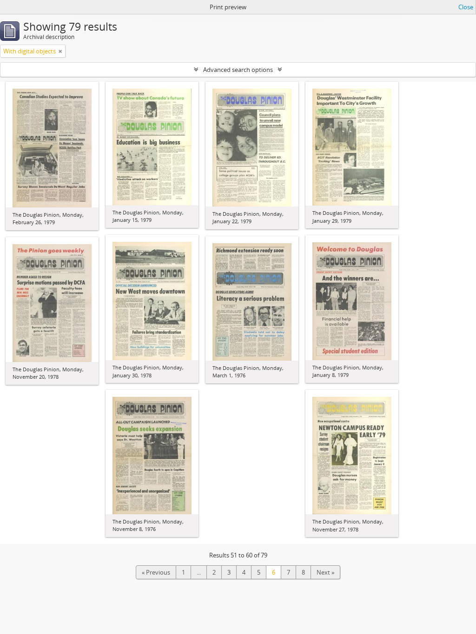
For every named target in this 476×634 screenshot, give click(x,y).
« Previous (156, 572)
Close (465, 7)
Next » (325, 572)
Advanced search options (238, 69)
